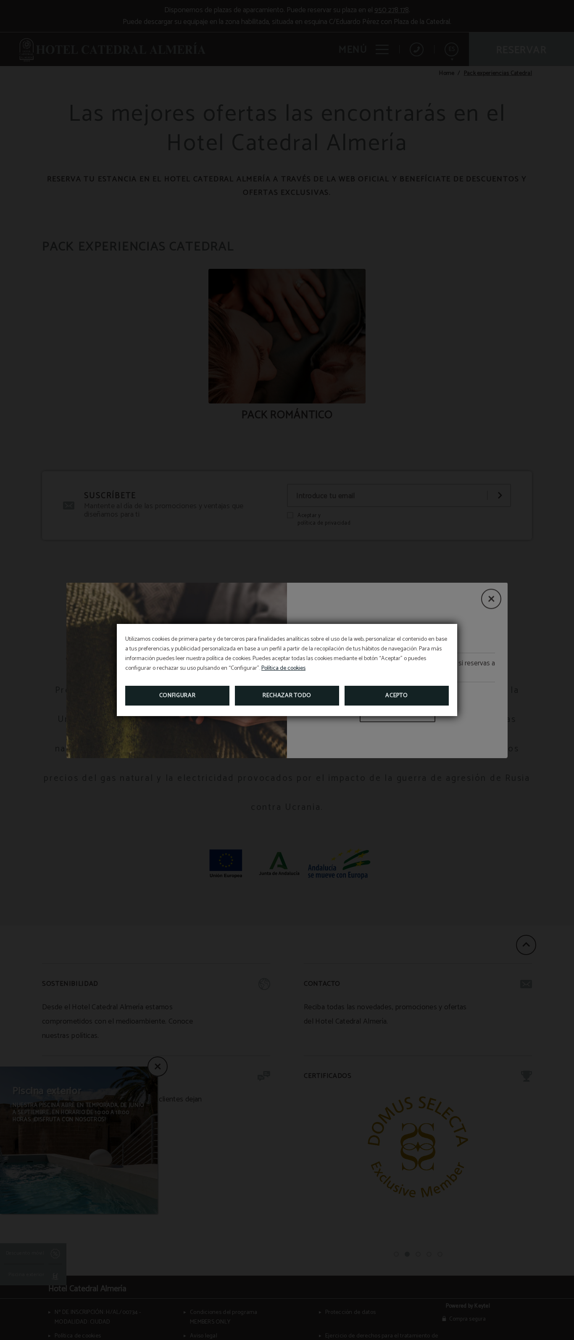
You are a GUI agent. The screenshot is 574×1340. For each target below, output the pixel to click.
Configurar (177, 696)
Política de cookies (283, 668)
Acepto (396, 696)
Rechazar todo (287, 696)
